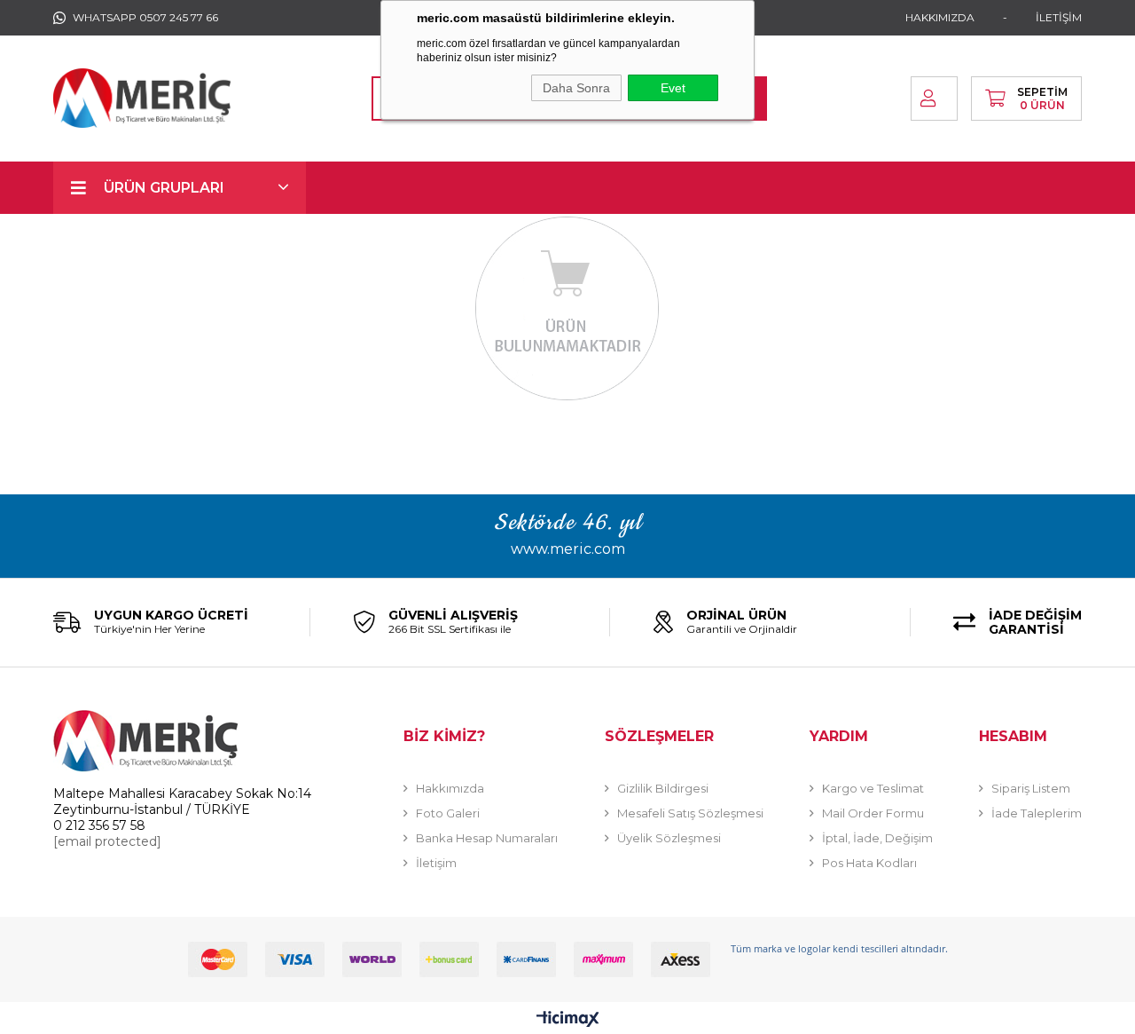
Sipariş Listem (1030, 788)
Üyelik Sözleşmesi (669, 838)
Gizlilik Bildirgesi (662, 788)
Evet (673, 88)
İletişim (436, 863)
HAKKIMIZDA (940, 17)
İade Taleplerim (1036, 813)
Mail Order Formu (873, 813)
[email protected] (107, 841)
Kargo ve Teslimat (873, 788)
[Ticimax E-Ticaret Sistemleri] (567, 1020)
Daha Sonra (576, 88)
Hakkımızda (450, 788)
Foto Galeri (448, 813)
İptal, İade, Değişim (877, 838)
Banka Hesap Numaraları (487, 838)
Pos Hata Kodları (869, 863)
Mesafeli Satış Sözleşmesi (690, 813)
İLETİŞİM (1059, 17)
